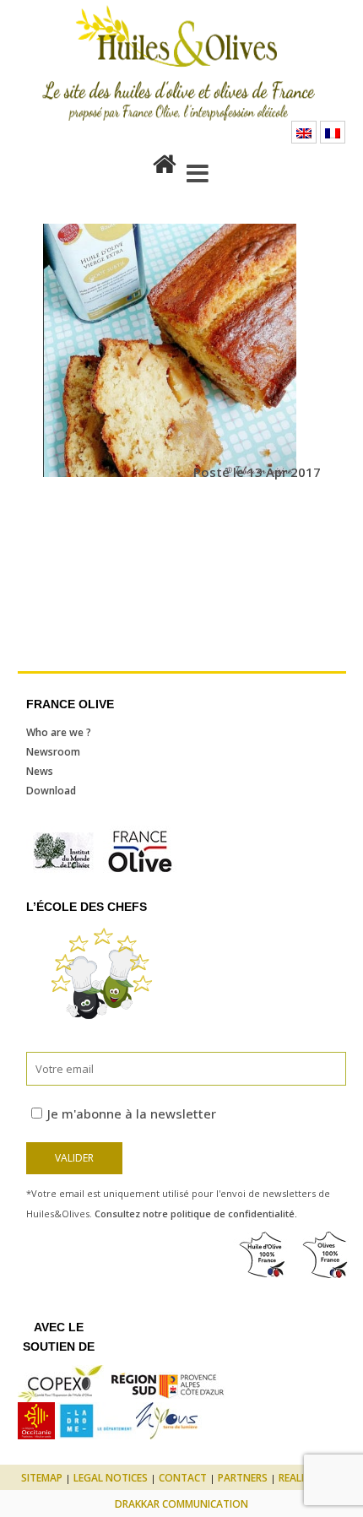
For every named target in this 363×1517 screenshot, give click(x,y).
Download (51, 790)
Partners (243, 1478)
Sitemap (41, 1478)
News (39, 771)
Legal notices (110, 1478)
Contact (183, 1478)
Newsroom (53, 752)
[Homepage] (164, 160)
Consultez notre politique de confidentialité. (196, 1213)
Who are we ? (58, 732)
